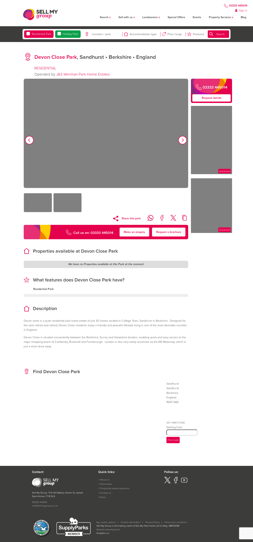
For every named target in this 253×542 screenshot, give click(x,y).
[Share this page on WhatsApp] (148, 220)
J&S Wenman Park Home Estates (83, 74)
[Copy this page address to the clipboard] (183, 220)
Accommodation (143, 34)
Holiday (70, 34)
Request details (211, 98)
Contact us (105, 492)
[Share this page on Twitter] (171, 220)
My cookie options (106, 522)
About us (105, 479)
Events (197, 17)
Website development (108, 529)
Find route (173, 440)
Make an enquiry (134, 232)
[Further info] (211, 173)
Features (198, 34)
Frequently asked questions (114, 488)
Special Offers (176, 17)
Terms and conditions (175, 522)
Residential (41, 34)
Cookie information (131, 522)
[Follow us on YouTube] (184, 482)
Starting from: (174, 427)
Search (220, 34)
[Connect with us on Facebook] (176, 482)
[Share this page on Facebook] (160, 220)
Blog (243, 17)
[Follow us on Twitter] (167, 482)
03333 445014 (238, 6)
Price (174, 34)
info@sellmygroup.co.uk (45, 505)
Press (103, 497)
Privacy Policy (152, 522)
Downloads (106, 484)
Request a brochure (168, 232)
